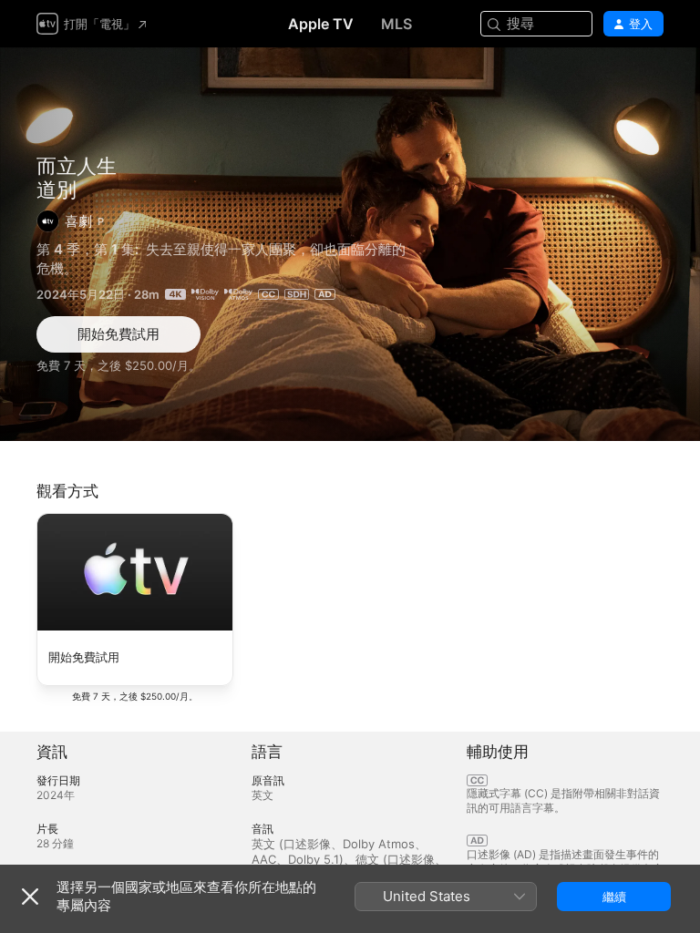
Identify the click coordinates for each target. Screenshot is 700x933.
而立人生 (76, 166)
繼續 (614, 896)
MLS (396, 24)
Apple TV (321, 24)
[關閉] (30, 896)
